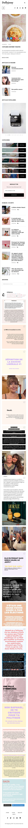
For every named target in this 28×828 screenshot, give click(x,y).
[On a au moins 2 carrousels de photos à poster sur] (14, 539)
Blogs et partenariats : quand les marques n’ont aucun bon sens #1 (14, 116)
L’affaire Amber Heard (18, 207)
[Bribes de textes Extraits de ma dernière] (14, 337)
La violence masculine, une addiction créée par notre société (18, 231)
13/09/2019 (14, 70)
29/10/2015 (14, 83)
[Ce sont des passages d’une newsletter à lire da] (14, 690)
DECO (14, 814)
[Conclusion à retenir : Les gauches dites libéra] (14, 362)
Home (7, 812)
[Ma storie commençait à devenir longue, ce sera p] (14, 311)
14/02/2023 (14, 223)
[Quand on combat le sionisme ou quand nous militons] (14, 715)
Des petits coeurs (17, 89)
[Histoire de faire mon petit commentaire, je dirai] (14, 387)
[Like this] (17, 38)
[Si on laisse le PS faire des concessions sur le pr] (14, 614)
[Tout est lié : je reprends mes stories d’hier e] (14, 589)
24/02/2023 (14, 209)
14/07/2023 (14, 91)
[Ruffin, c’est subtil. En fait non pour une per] (14, 438)
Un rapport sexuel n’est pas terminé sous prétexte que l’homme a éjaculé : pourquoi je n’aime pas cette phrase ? (18, 257)
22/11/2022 (14, 247)
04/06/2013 (4, 44)
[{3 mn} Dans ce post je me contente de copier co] (14, 564)
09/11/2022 (14, 262)
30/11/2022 (14, 235)
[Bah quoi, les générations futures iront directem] (14, 740)
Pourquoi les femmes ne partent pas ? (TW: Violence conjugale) (18, 244)
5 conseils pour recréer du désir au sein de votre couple (18, 220)
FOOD (9, 44)
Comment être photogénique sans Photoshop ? (18, 80)
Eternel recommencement (17, 68)
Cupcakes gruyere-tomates (11, 47)
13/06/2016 (12, 120)
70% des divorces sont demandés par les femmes (18, 270)
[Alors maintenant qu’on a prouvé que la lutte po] (14, 640)
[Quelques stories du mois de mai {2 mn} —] (14, 766)
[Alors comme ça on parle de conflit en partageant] (14, 791)
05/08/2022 (14, 273)
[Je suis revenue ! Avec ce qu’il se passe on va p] (14, 513)
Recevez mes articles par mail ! (14, 187)
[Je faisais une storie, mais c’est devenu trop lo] (14, 488)
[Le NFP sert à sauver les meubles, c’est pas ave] (14, 665)
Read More (5, 57)
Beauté (20, 812)
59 (17, 120)
